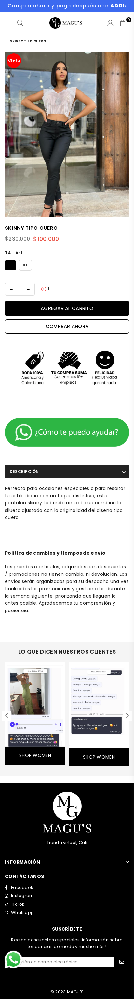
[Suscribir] (121, 962)
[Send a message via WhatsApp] (13, 959)
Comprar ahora (67, 326)
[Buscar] (20, 23)
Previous (6, 716)
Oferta (14, 60)
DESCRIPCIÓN (24, 471)
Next (127, 716)
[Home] (5, 41)
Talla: (14, 253)
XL (25, 265)
